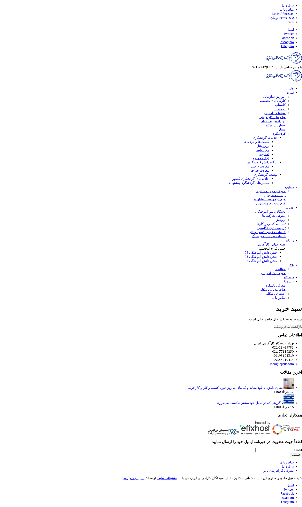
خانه (291, 88)
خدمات (290, 207)
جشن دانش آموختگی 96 (261, 252)
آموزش (290, 92)
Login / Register (283, 13)
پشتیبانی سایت (167, 478)
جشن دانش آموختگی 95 (261, 257)
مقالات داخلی (260, 166)
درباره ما (288, 5)
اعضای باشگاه (276, 293)
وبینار (282, 129)
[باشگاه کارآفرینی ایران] (283, 63)
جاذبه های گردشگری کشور (250, 179)
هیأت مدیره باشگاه (273, 289)
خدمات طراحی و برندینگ (269, 236)
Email (298, 450)
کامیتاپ (280, 105)
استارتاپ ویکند (276, 125)
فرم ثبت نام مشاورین (271, 203)
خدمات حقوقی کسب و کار (267, 232)
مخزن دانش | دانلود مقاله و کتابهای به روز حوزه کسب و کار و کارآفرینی (235, 387)
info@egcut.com (282, 364)
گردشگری (279, 133)
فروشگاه (289, 277)
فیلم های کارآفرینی (272, 117)
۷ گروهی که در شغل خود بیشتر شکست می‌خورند (250, 403)
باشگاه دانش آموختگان (270, 211)
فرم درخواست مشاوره (270, 199)
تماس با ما (287, 9)
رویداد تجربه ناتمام (273, 121)
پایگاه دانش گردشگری (262, 162)
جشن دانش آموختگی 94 (261, 261)
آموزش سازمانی (274, 96)
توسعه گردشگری (265, 174)
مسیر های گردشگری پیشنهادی (248, 183)
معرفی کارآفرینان (273, 273)
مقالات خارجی (259, 170)
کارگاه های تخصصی (272, 101)
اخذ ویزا (264, 154)
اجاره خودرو (261, 158)
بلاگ (291, 265)
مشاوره (289, 187)
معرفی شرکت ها (274, 215)
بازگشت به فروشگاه (288, 327)
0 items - (282, 18)
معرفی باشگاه (276, 285)
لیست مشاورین (275, 195)
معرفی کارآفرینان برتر (278, 470)
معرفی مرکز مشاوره (271, 191)
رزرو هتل (263, 146)
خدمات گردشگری (265, 137)
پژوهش (280, 220)
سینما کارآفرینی (275, 113)
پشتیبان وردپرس (134, 478)
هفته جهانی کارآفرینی (271, 244)
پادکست (280, 109)
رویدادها (289, 240)
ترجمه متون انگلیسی (271, 228)
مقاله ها (280, 269)
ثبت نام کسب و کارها (271, 224)
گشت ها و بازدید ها (256, 142)
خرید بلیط (262, 150)
